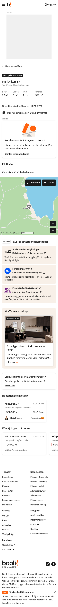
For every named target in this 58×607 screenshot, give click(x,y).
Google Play (7, 545)
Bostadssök (7, 477)
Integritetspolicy (37, 520)
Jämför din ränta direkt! (17, 154)
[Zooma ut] (53, 230)
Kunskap (6, 486)
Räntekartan (7, 491)
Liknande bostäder (13, 66)
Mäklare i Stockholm (39, 477)
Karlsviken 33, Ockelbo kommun (18, 172)
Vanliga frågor (8, 534)
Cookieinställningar (39, 533)
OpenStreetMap (8, 233)
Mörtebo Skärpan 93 (15, 436)
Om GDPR (35, 524)
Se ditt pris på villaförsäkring (28, 272)
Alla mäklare (35, 495)
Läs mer (20, 603)
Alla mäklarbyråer (37, 491)
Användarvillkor (37, 515)
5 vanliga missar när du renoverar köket (26, 348)
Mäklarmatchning (38, 504)
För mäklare (7, 504)
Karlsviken (10, 385)
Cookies (34, 529)
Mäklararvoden (36, 500)
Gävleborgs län (12, 381)
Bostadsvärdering (10, 481)
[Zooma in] (53, 223)
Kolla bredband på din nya (29, 253)
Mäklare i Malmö (37, 486)
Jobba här (6, 525)
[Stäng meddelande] (55, 592)
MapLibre (17, 233)
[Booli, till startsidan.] (9, 4)
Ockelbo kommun (33, 381)
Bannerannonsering (11, 500)
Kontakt (5, 529)
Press (4, 520)
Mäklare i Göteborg (38, 481)
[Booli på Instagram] (48, 564)
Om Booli (6, 516)
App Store (6, 549)
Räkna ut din (27, 292)
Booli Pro (6, 495)
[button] (29, 206)
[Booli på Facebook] (53, 564)
